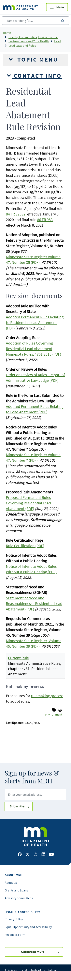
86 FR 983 (45, 219)
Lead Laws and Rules (22, 45)
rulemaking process (47, 695)
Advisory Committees (19, 898)
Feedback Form (15, 935)
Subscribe (21, 806)
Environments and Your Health (28, 41)
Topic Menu (36, 60)
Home (7, 33)
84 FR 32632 (15, 214)
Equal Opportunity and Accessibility (28, 927)
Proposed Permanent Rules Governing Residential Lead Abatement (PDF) (28, 503)
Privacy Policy (14, 919)
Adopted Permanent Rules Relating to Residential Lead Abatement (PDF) (35, 322)
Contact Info (37, 76)
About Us (11, 883)
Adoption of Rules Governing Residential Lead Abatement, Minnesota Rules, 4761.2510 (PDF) (33, 349)
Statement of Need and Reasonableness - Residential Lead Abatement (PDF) (34, 603)
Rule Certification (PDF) (25, 545)
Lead (57, 41)
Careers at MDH (32, 952)
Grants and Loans (16, 890)
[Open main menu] (57, 7)
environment (53, 714)
